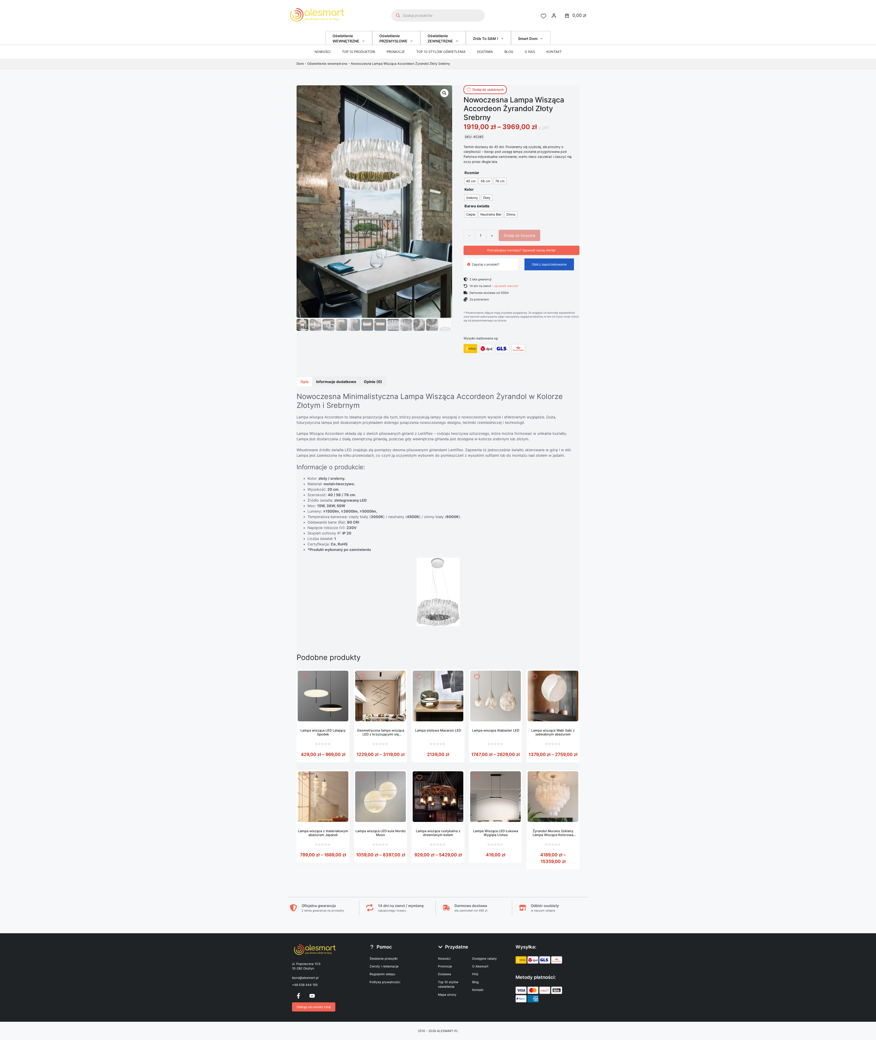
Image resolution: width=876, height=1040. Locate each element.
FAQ (475, 974)
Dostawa (485, 52)
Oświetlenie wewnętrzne (327, 63)
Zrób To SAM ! (485, 38)
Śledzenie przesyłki (383, 958)
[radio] (470, 181)
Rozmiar (471, 172)
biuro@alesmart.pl (305, 978)
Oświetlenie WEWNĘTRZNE (346, 38)
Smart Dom (527, 38)
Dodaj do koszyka (519, 235)
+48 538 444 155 (305, 985)
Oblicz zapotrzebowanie (549, 264)
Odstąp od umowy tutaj (314, 1007)
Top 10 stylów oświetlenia (441, 52)
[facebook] (298, 995)
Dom (300, 63)
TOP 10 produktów (358, 52)
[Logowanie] (553, 15)
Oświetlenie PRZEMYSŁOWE (393, 38)
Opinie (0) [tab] (373, 381)
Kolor (469, 189)
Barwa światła (476, 206)
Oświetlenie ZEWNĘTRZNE (440, 38)
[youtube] (312, 995)
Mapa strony (447, 994)
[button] (444, 93)
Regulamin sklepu (382, 974)
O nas (530, 52)
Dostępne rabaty (484, 958)
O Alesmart (480, 966)
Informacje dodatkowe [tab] (336, 381)
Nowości (323, 52)
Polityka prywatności (385, 982)
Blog (508, 52)
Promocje (396, 52)
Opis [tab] (304, 381)
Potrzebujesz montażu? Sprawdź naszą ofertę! (521, 250)
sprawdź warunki (506, 286)
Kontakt (554, 52)
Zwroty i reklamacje (384, 966)
